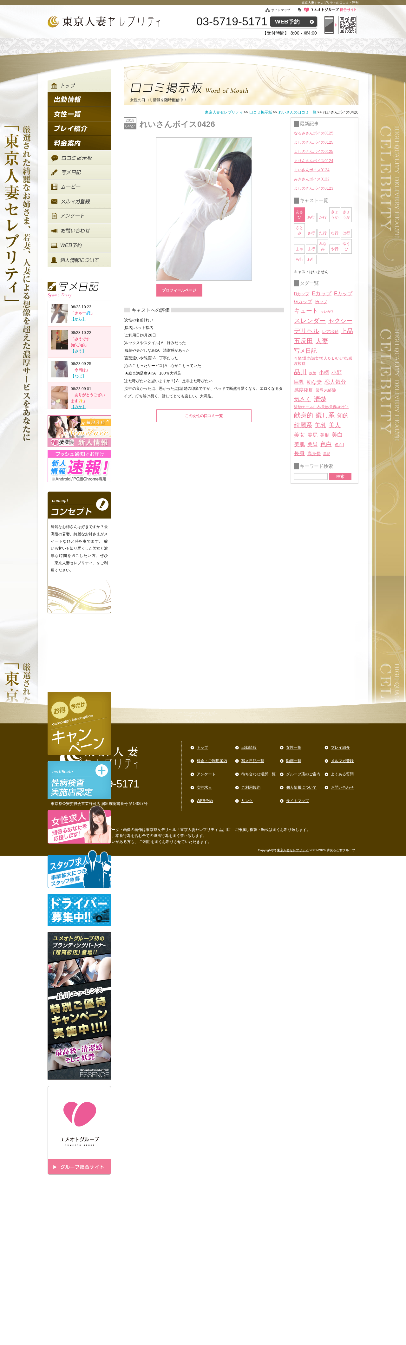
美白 (337, 435)
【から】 (78, 319)
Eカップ (321, 294)
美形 (324, 435)
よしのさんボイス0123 (313, 188)
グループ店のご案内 (303, 774)
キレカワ (327, 311)
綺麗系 (303, 425)
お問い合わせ (342, 787)
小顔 (336, 372)
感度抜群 (303, 390)
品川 (300, 372)
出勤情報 (249, 747)
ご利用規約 (250, 787)
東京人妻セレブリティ (224, 112)
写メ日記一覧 (252, 761)
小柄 (324, 372)
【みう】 (78, 351)
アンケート (206, 774)
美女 (299, 435)
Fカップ (343, 293)
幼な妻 (314, 382)
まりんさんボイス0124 (313, 161)
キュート (306, 310)
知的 (343, 415)
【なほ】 (78, 376)
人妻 (322, 340)
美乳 (320, 425)
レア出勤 (330, 331)
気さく (302, 399)
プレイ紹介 (340, 747)
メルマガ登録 (342, 761)
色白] (339, 444)
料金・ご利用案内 (212, 761)
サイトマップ (284, 10)
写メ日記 (305, 351)
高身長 (314, 453)
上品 (347, 331)
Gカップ (303, 301)
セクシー (340, 320)
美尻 (312, 435)
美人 (335, 425)
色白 (326, 444)
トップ (202, 747)
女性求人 (204, 787)
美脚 (312, 444)
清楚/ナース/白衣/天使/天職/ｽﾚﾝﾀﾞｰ (321, 407)
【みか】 (78, 407)
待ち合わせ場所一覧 (258, 774)
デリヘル (306, 330)
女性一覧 (293, 747)
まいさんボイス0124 (312, 170)
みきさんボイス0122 (312, 179)
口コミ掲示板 (260, 112)
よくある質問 (342, 774)
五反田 (303, 340)
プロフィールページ (179, 290)
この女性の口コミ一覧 (204, 416)
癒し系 (325, 415)
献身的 (303, 415)
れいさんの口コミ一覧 (297, 112)
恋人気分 (335, 382)
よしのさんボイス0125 (313, 142)
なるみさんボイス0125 (313, 133)
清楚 (320, 398)
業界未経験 (326, 390)
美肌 (299, 444)
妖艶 (312, 373)
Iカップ (321, 302)
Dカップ (301, 293)
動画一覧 (293, 761)
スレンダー (310, 320)
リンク (247, 801)
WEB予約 (287, 21)
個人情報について (301, 787)
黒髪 (326, 454)
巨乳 (299, 382)
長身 (299, 453)
